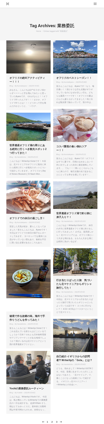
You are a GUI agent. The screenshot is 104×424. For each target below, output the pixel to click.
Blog (11, 86)
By (21, 86)
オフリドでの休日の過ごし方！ (27, 218)
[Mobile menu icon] (95, 3)
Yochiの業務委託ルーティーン (27, 388)
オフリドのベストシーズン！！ (74, 77)
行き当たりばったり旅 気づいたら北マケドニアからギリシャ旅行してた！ (74, 284)
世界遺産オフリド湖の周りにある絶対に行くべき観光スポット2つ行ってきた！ (28, 149)
